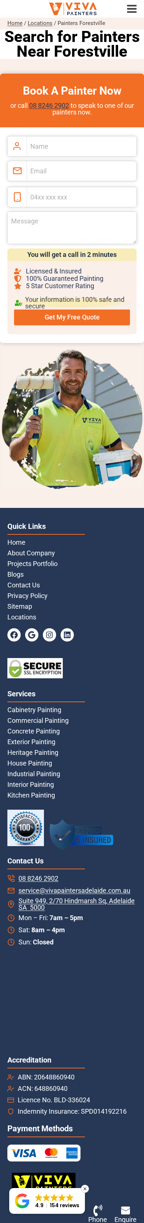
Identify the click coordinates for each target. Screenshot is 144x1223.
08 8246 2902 (49, 105)
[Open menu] (133, 9)
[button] (47, 1201)
